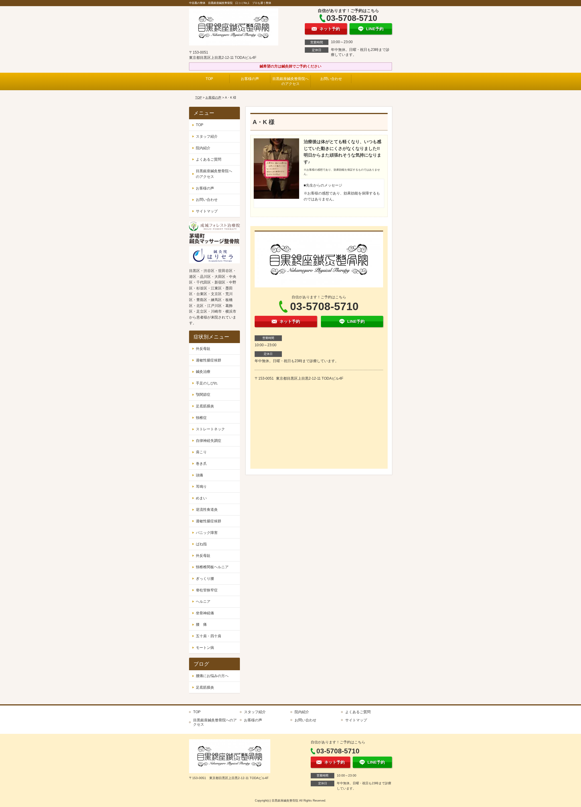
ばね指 (201, 544)
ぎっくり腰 (205, 578)
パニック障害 (207, 533)
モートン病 (205, 648)
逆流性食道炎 (207, 509)
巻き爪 (201, 464)
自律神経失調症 (208, 441)
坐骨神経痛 (205, 613)
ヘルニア (203, 601)
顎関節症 (203, 394)
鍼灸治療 (203, 372)
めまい (201, 498)
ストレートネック (210, 429)
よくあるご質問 (208, 159)
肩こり (201, 452)
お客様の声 (250, 79)
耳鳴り (201, 486)
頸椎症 (201, 418)
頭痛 (199, 475)
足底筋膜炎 (205, 406)
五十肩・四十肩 (208, 636)
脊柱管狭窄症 (207, 590)
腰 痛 (201, 624)
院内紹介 (203, 148)
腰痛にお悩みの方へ (212, 676)
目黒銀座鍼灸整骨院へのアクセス (290, 81)
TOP (209, 79)
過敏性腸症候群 (208, 360)
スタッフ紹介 (207, 136)
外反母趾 (203, 349)
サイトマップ (207, 211)
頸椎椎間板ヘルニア (212, 567)
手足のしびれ (207, 383)
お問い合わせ (331, 79)
